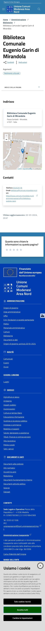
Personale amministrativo (14, 327)
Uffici (6, 315)
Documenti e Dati (15, 457)
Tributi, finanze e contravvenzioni (17, 436)
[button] (39, 9)
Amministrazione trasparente (16, 535)
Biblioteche (8, 22)
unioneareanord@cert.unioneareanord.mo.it (21, 528)
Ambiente (8, 400)
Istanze (7, 487)
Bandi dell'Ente (11, 560)
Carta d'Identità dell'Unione (15, 554)
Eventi (6, 362)
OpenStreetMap (27, 169)
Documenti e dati (11, 339)
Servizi (10, 390)
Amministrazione (18, 19)
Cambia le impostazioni (22, 618)
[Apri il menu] (3, 9)
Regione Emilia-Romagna (12, 2)
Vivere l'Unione (11, 375)
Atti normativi (9, 467)
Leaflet (20, 169)
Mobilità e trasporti (11, 428)
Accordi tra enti (10, 471)
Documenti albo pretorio (13, 463)
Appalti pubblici (10, 404)
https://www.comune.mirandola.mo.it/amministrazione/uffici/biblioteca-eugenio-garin (20, 199)
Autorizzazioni (9, 408)
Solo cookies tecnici (22, 601)
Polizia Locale (9, 444)
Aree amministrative (12, 311)
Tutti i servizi (9, 448)
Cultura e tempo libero (13, 412)
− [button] (6, 139)
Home (5, 19)
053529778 (17, 187)
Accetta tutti (22, 609)
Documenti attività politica (14, 483)
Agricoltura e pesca (11, 396)
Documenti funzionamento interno (18, 479)
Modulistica (8, 475)
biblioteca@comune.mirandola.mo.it (24, 190)
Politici (6, 323)
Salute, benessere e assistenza (16, 432)
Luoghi (6, 381)
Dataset (7, 491)
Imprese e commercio (12, 424)
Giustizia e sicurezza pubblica (15, 420)
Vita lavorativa (10, 440)
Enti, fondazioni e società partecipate (19, 319)
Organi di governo (11, 307)
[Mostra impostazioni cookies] (42, 315)
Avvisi (6, 366)
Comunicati (8, 358)
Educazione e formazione (14, 416)
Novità (10, 352)
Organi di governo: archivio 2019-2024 (20, 343)
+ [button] (6, 135)
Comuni (7, 331)
